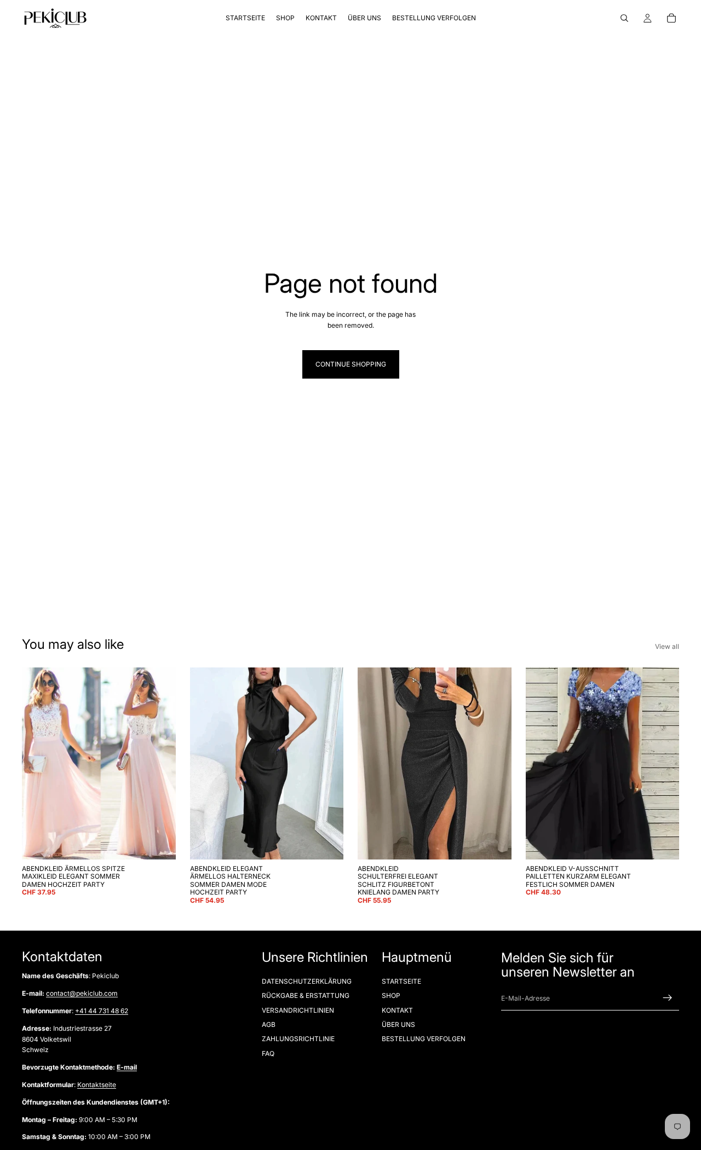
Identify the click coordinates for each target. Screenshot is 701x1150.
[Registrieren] (667, 997)
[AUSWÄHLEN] (159, 842)
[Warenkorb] (671, 18)
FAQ (268, 1053)
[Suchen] (624, 18)
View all (667, 646)
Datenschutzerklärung (307, 981)
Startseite (401, 981)
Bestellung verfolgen (424, 1039)
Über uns (398, 1024)
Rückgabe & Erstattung (305, 995)
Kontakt (397, 1010)
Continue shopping (350, 364)
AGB (268, 1024)
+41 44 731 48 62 (101, 1011)
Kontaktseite (96, 1085)
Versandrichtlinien (298, 1010)
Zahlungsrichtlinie (298, 1039)
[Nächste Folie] (159, 763)
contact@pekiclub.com (82, 993)
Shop (391, 995)
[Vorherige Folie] (38, 763)
